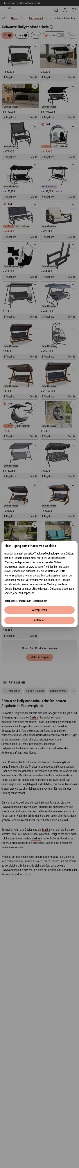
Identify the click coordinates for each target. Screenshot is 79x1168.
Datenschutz (11, 600)
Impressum (25, 600)
